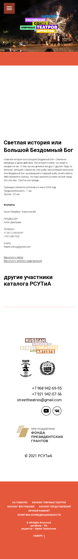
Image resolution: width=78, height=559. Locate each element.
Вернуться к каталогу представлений (23, 377)
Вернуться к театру (13, 373)
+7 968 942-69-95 (47, 504)
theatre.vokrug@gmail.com (17, 363)
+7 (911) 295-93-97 (13, 349)
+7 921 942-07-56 (47, 510)
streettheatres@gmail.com (39, 516)
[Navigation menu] (9, 8)
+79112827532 (12, 352)
